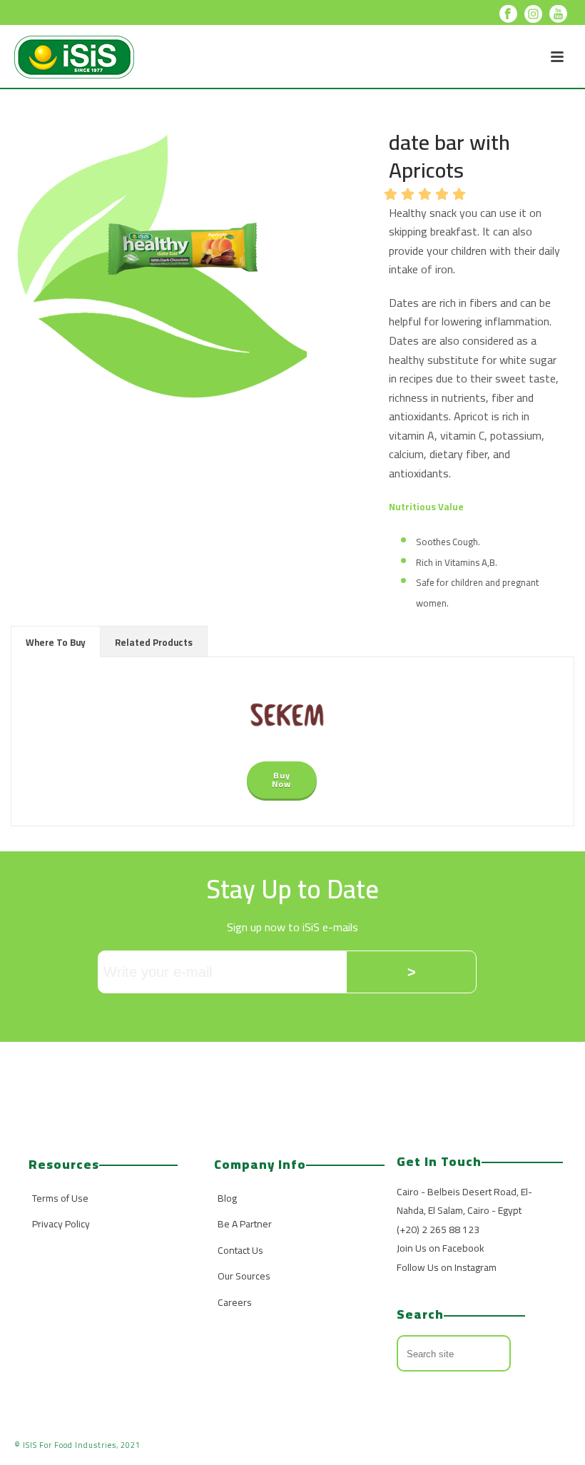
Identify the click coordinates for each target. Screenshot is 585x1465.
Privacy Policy (61, 1224)
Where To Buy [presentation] (56, 642)
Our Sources (244, 1276)
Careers (235, 1302)
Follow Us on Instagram (447, 1267)
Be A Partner (245, 1224)
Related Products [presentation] (154, 642)
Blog (227, 1198)
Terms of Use (60, 1198)
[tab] (56, 641)
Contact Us (240, 1250)
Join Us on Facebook (440, 1248)
